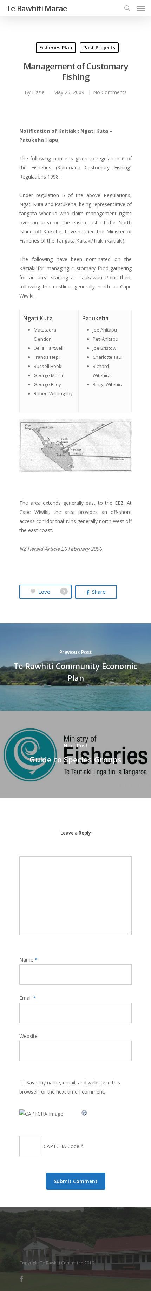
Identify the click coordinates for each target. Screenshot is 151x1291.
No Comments (110, 92)
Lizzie (38, 92)
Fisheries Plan (55, 47)
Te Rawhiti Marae (36, 8)
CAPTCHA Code (61, 1146)
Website (28, 1036)
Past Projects (99, 47)
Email (27, 998)
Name (28, 959)
